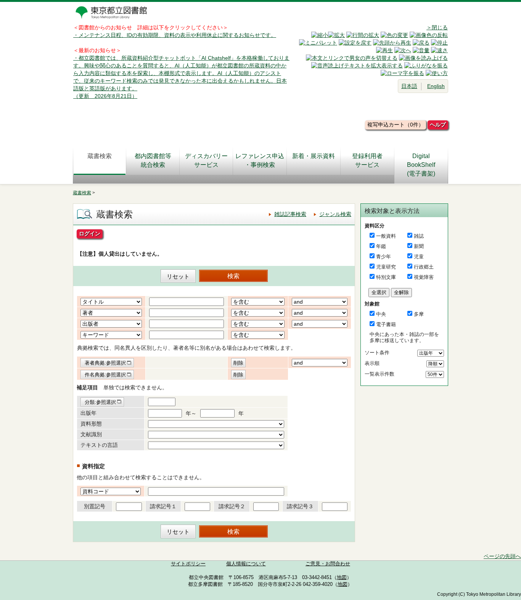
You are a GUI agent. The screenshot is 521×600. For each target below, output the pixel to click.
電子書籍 (386, 324)
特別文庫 (386, 277)
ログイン (89, 233)
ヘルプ (438, 125)
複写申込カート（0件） (395, 125)
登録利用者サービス (367, 160)
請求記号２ (232, 506)
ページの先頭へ (502, 556)
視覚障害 (424, 277)
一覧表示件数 (379, 374)
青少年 (383, 256)
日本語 (409, 86)
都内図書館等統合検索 (153, 160)
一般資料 (386, 236)
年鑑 (381, 246)
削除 (238, 363)
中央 (381, 314)
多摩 (419, 314)
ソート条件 (377, 352)
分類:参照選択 (100, 402)
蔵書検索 (99, 156)
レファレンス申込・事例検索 (259, 160)
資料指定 (93, 466)
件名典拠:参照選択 (105, 375)
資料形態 (91, 424)
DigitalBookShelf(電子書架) (421, 165)
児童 (419, 256)
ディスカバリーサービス (206, 160)
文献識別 (91, 434)
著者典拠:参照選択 (105, 363)
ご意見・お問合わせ (328, 563)
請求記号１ (163, 506)
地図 (342, 577)
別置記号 (94, 506)
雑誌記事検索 (290, 214)
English (436, 86)
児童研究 (386, 267)
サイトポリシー (188, 563)
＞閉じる (437, 27)
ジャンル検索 (335, 214)
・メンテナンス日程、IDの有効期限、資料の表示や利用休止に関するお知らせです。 (174, 35)
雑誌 (419, 236)
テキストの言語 (99, 445)
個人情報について (246, 563)
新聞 (419, 246)
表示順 (372, 363)
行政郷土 (424, 267)
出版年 (88, 413)
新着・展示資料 (313, 156)
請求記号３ (300, 506)
